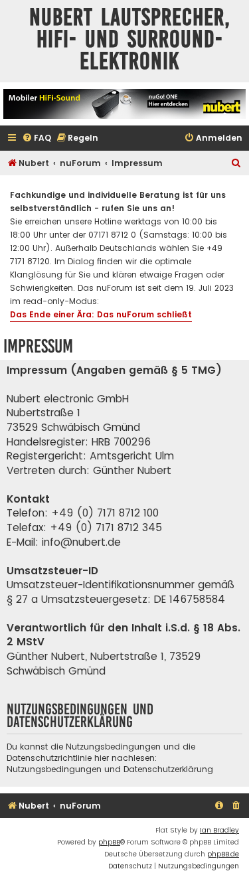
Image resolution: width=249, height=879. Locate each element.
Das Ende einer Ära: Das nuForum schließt (101, 314)
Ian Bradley (219, 830)
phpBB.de (223, 854)
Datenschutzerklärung (168, 769)
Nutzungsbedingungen (54, 769)
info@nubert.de (81, 542)
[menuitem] (36, 138)
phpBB (109, 842)
